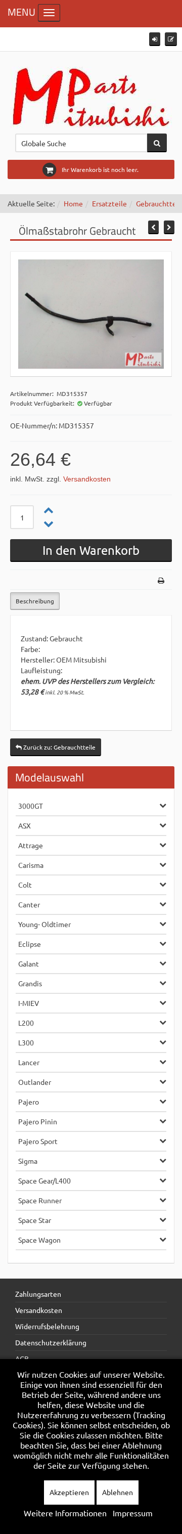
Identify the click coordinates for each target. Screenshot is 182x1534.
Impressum (133, 1513)
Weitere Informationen (65, 1513)
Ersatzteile (109, 203)
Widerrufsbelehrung (47, 1326)
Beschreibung (35, 601)
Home (73, 203)
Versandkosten (87, 479)
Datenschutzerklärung (50, 1342)
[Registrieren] (171, 39)
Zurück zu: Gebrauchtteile (59, 747)
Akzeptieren (69, 1492)
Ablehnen (117, 1492)
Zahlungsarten (38, 1293)
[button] (154, 39)
